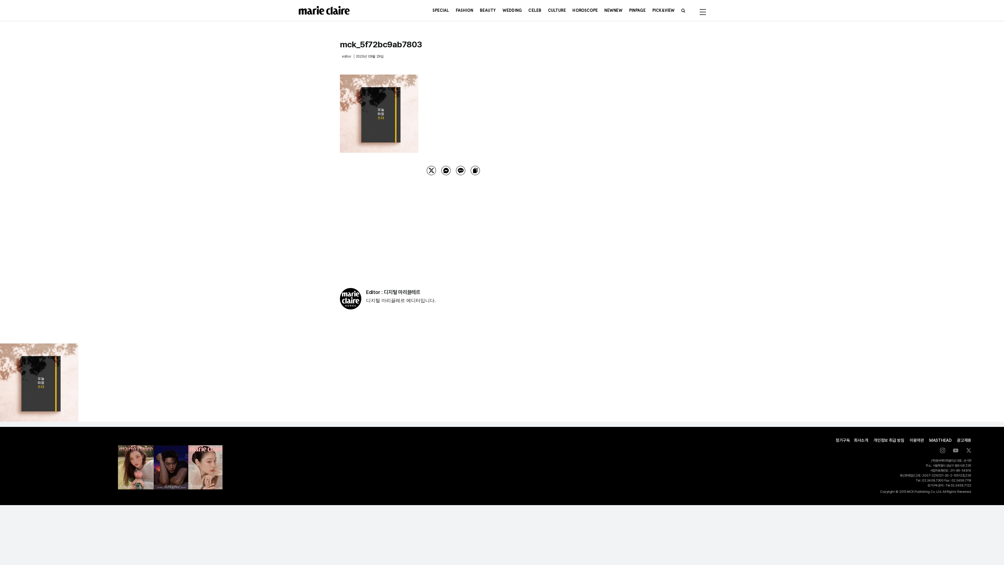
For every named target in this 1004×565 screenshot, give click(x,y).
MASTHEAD (940, 440)
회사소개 (861, 440)
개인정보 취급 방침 (889, 440)
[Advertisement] (453, 225)
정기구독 (843, 440)
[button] (683, 10)
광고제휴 (964, 440)
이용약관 (917, 440)
